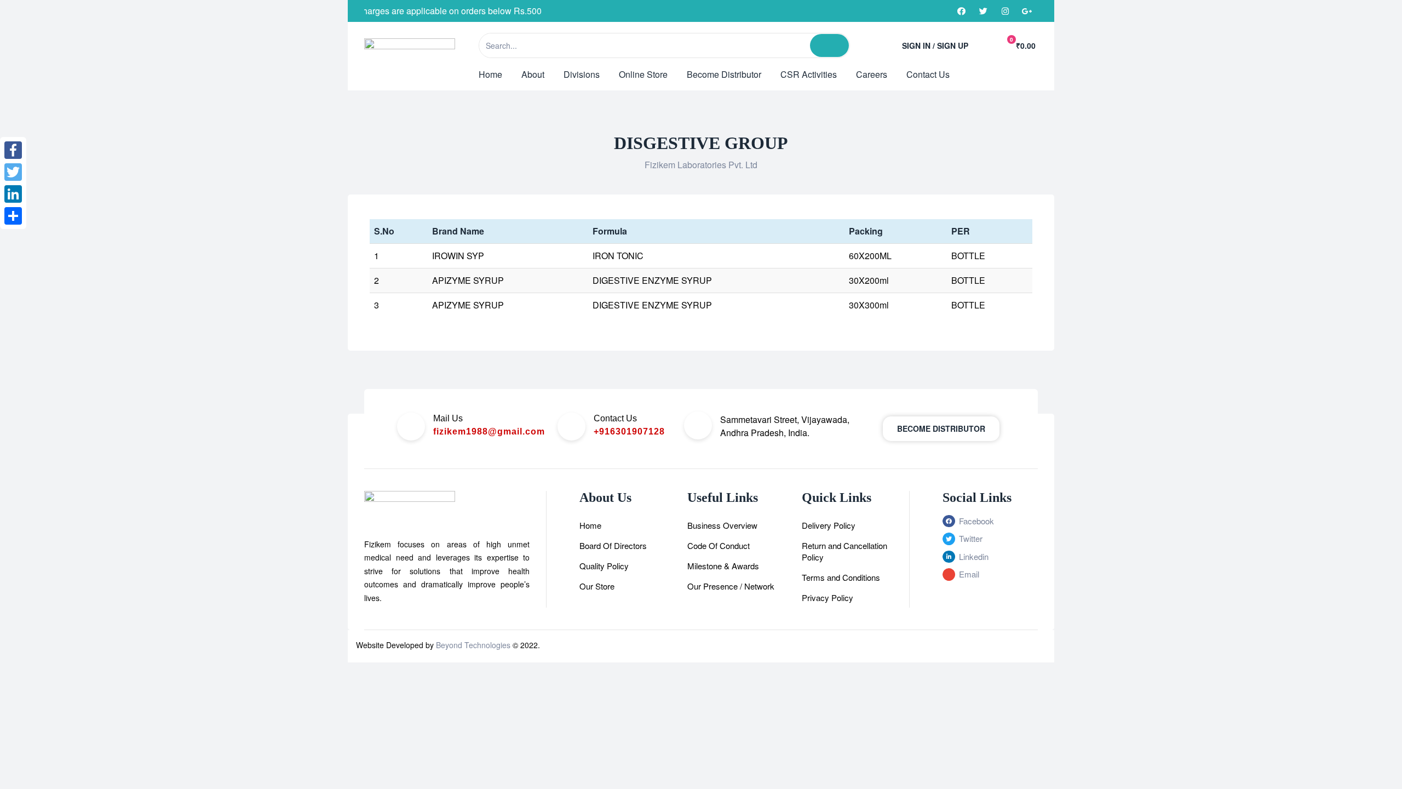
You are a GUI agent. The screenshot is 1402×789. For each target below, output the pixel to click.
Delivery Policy (828, 525)
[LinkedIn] (13, 194)
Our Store (596, 586)
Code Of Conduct (718, 545)
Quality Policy (604, 565)
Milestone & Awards (723, 565)
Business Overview (722, 525)
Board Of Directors (613, 545)
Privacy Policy (827, 597)
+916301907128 (629, 431)
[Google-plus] (1027, 11)
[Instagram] (1005, 11)
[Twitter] (983, 11)
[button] (941, 428)
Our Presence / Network (730, 586)
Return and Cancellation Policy (844, 551)
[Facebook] (961, 11)
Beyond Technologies (473, 644)
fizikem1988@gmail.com (489, 431)
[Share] (13, 216)
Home (590, 525)
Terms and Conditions (841, 577)
